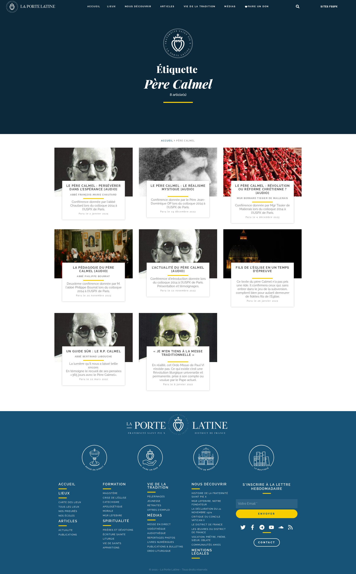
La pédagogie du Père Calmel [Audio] (93, 269)
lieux (64, 493)
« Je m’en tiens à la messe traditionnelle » (178, 353)
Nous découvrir (138, 6)
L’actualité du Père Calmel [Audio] (178, 269)
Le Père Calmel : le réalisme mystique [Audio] (178, 187)
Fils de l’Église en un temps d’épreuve (262, 269)
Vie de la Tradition (199, 6)
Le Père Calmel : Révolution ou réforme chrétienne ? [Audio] (262, 189)
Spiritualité (116, 521)
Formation (114, 484)
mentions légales (202, 551)
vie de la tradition (158, 485)
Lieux (111, 6)
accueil (167, 140)
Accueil (93, 6)
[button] (297, 6)
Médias (230, 6)
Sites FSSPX (329, 6)
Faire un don (258, 6)
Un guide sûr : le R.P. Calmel (93, 351)
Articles (167, 6)
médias (154, 515)
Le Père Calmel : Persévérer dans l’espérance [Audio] (93, 187)
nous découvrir (209, 484)
